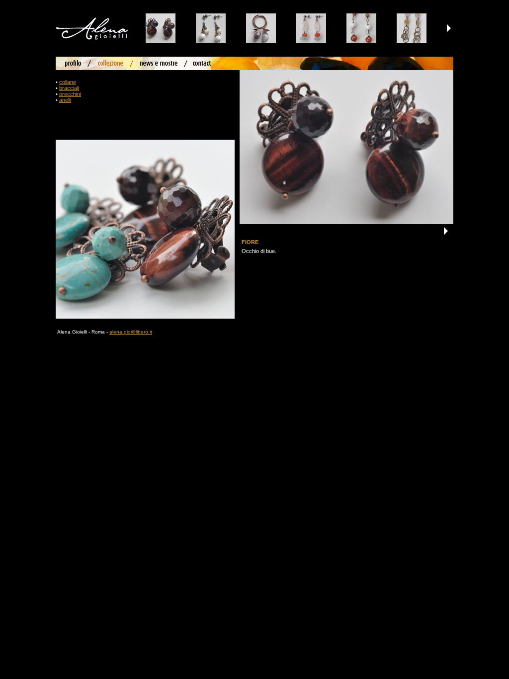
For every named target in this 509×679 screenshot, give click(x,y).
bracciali (69, 88)
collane (67, 82)
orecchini (70, 94)
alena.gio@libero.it (130, 332)
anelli (65, 100)
